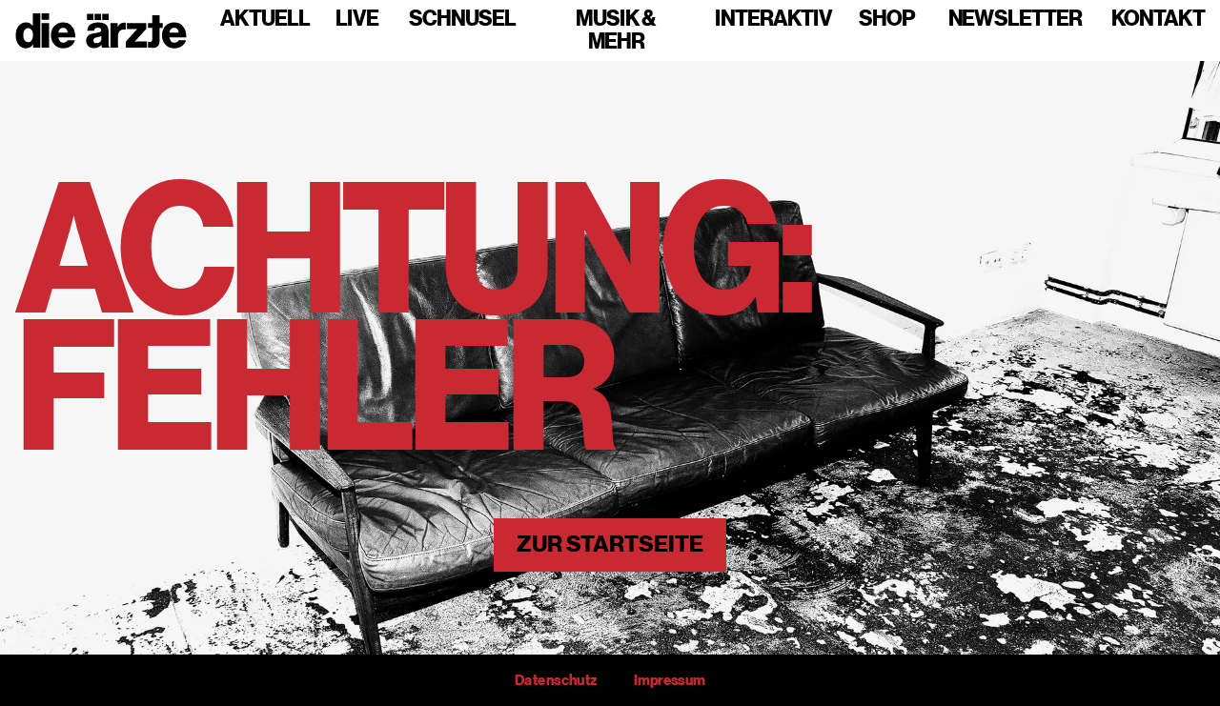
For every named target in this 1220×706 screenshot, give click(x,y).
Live (357, 19)
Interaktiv (773, 19)
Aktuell (265, 19)
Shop (887, 19)
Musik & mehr (616, 30)
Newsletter (1015, 19)
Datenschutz (556, 680)
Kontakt (1158, 19)
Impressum (669, 680)
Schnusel (462, 19)
